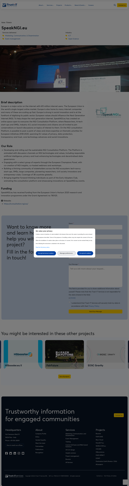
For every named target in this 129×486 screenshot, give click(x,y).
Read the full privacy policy (43, 247)
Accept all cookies (85, 253)
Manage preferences (66, 253)
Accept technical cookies (46, 253)
